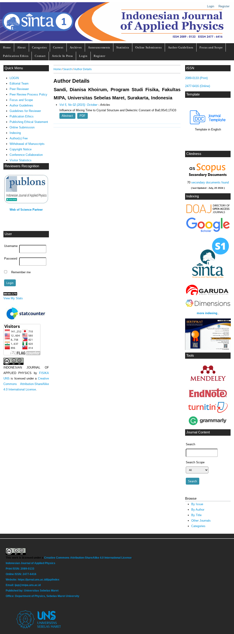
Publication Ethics (16, 56)
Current (58, 47)
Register (223, 6)
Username (11, 246)
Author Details (83, 69)
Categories (39, 47)
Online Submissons (148, 47)
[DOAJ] (208, 213)
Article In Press (62, 56)
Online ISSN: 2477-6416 (21, 574)
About (21, 47)
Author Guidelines (180, 47)
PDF (82, 115)
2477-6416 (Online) (197, 86)
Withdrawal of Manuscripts (27, 144)
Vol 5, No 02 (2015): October (78, 104)
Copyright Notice (21, 149)
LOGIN (14, 78)
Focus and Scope (211, 47)
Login (210, 6)
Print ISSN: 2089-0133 (20, 568)
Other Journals (201, 520)
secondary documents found (209, 182)
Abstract (67, 115)
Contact (40, 56)
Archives (76, 47)
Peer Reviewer (19, 89)
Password (10, 258)
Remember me (21, 272)
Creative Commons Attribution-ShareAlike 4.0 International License (26, 384)
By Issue (197, 504)
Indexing (15, 133)
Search (67, 69)
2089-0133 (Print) (196, 78)
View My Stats (13, 298)
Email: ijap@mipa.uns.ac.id (23, 585)
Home (7, 47)
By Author (197, 509)
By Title (196, 515)
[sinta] (208, 280)
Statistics (122, 47)
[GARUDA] (208, 295)
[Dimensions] (208, 307)
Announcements (99, 47)
